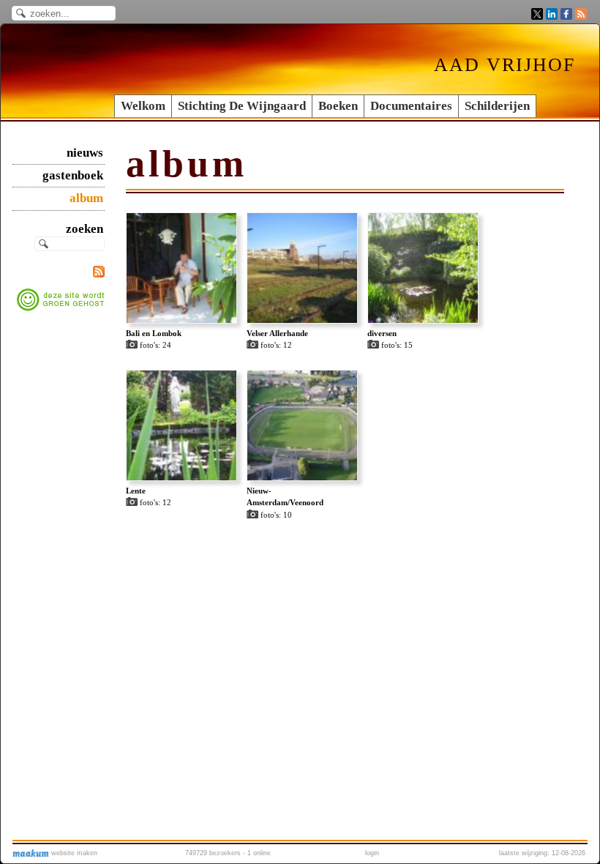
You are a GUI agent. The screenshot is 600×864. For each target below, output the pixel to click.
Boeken (338, 106)
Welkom (143, 106)
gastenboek (72, 175)
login (372, 853)
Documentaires (411, 106)
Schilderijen (497, 106)
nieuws (85, 153)
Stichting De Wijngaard (242, 106)
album (86, 198)
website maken (73, 853)
